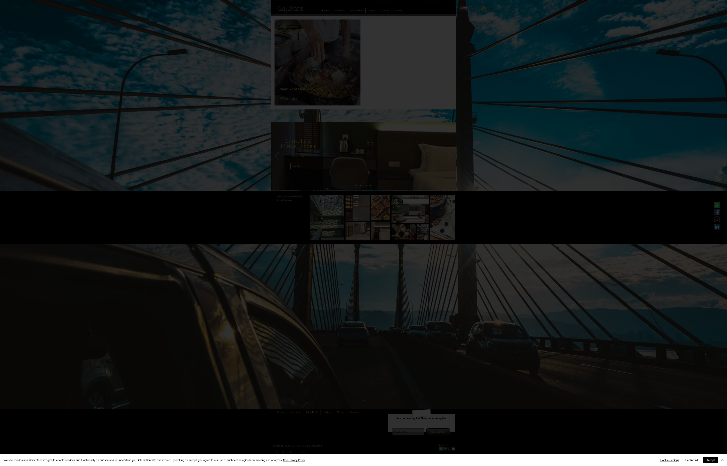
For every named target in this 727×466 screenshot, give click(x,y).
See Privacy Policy (294, 460)
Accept (711, 460)
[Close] (722, 460)
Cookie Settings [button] (669, 460)
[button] (453, 403)
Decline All (691, 460)
